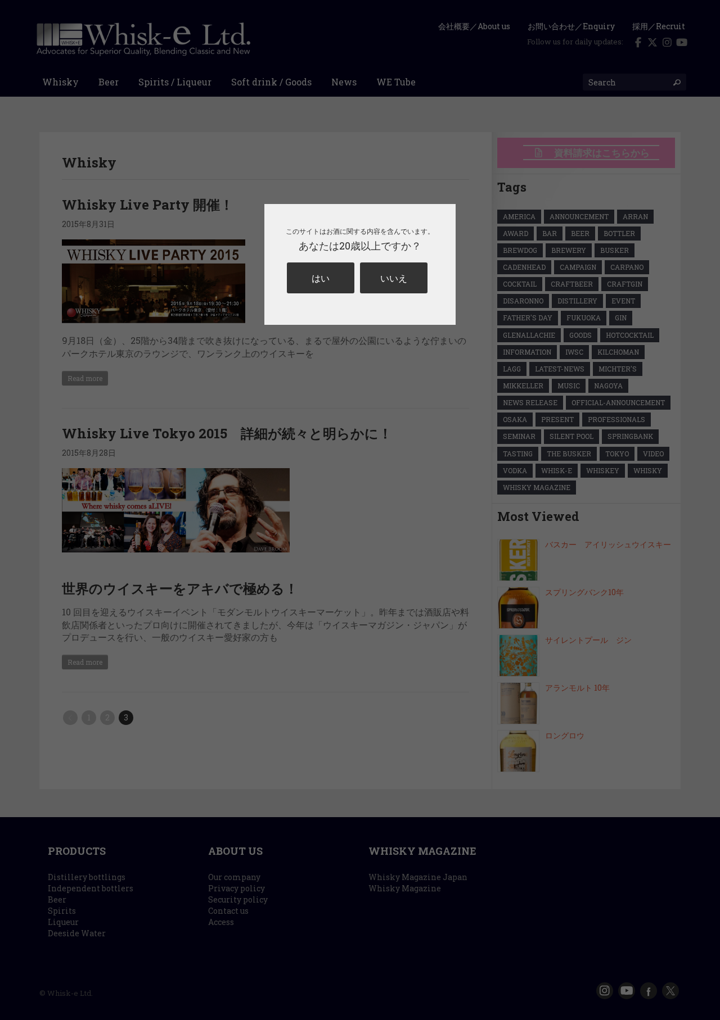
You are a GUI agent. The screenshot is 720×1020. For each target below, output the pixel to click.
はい (321, 278)
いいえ (393, 278)
